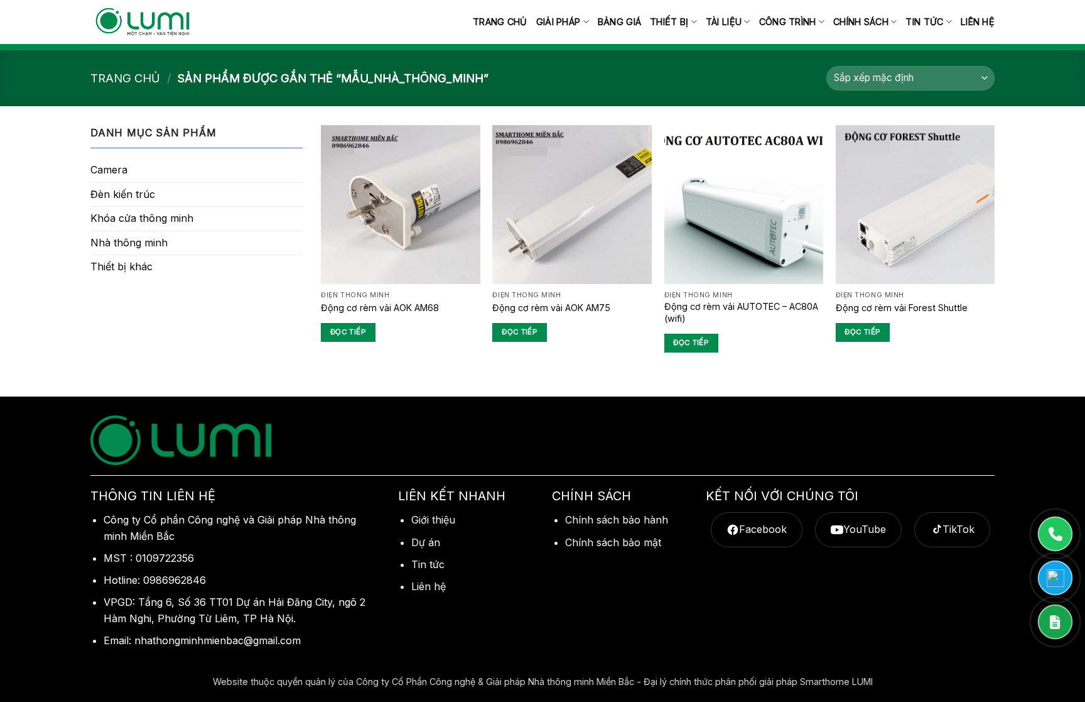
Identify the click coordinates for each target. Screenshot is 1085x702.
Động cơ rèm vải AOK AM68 (380, 307)
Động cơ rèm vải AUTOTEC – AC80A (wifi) (741, 312)
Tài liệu (724, 21)
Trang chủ (500, 21)
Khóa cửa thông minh (141, 218)
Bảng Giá (619, 21)
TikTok (958, 529)
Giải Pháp (558, 21)
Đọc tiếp (348, 331)
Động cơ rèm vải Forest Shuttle (902, 307)
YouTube (864, 529)
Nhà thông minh (129, 242)
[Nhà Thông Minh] (142, 22)
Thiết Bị (669, 21)
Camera (108, 169)
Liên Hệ (978, 21)
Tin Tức (924, 21)
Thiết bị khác (121, 266)
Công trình (787, 21)
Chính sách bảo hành (616, 519)
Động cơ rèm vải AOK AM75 (551, 307)
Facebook (763, 529)
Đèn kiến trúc (122, 194)
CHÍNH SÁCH (860, 21)
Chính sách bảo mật (613, 542)
